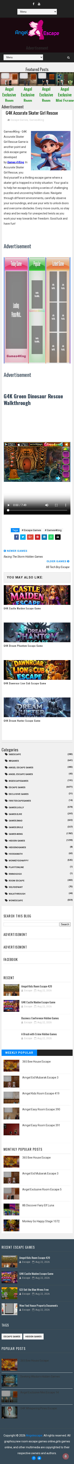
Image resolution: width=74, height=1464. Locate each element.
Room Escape (16, 880)
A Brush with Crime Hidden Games (39, 1034)
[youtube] (39, 4)
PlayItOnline (16, 867)
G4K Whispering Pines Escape (38, 1408)
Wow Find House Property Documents (38, 1305)
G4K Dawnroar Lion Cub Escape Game (25, 683)
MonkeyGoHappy (18, 860)
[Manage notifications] (66, 1456)
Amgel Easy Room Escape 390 (41, 1109)
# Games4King (53, 530)
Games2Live (15, 814)
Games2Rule (16, 827)
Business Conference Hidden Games (40, 1018)
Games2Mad (15, 820)
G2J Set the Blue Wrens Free (34, 1289)
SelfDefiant (16, 887)
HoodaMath (15, 854)
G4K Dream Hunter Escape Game (22, 720)
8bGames (14, 761)
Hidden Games (17, 840)
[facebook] (33, 4)
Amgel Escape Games (21, 767)
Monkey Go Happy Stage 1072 (41, 1221)
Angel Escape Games (21, 774)
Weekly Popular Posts (19, 1053)
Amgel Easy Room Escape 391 (41, 1125)
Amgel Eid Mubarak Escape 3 (40, 1077)
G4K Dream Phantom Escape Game (23, 645)
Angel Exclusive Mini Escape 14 (39, 1392)
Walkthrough (17, 894)
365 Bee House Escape (36, 1061)
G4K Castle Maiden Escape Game (22, 608)
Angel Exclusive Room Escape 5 (42, 1189)
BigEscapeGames (18, 781)
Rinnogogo (15, 874)
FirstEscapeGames (20, 801)
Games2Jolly (16, 807)
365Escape (15, 754)
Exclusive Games (19, 794)
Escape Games (19, 119)
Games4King (36, 119)
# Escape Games (31, 530)
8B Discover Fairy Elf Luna (38, 1205)
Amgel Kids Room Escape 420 (36, 986)
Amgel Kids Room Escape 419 (40, 1093)
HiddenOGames (17, 847)
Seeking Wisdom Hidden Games (40, 1376)
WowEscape (16, 900)
